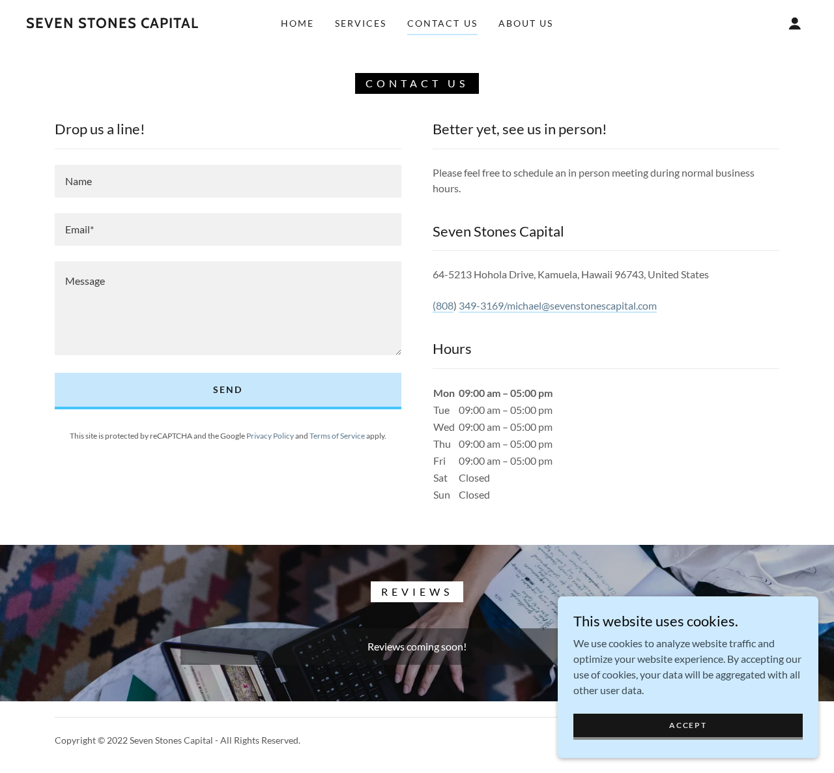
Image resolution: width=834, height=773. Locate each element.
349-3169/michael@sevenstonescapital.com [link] (558, 305)
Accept (687, 725)
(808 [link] (443, 305)
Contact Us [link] (442, 23)
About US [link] (525, 23)
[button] (795, 23)
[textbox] (228, 181)
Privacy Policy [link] (270, 436)
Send (227, 389)
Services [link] (360, 23)
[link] (112, 24)
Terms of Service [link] (337, 436)
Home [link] (297, 23)
